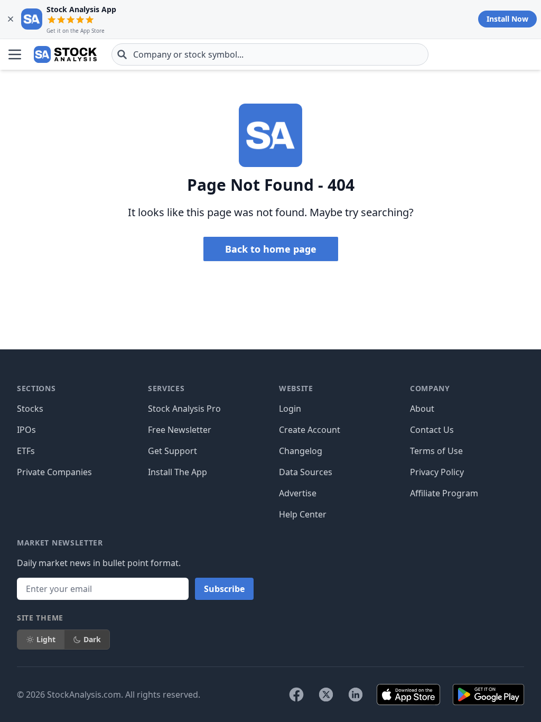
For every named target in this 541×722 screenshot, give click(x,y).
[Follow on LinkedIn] (355, 694)
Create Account (309, 430)
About (422, 408)
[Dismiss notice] (10, 19)
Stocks (30, 408)
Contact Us (432, 430)
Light (45, 639)
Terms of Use (436, 451)
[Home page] (65, 54)
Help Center (303, 514)
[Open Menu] (14, 54)
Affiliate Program (444, 493)
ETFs (26, 451)
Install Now (507, 19)
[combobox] (269, 54)
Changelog (300, 451)
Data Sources (305, 472)
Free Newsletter (179, 430)
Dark (92, 639)
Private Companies (54, 472)
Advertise (297, 493)
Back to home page (270, 249)
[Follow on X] (326, 694)
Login (290, 408)
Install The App (177, 472)
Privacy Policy (437, 472)
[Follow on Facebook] (296, 694)
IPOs (26, 430)
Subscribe (224, 589)
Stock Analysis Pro (184, 408)
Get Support (172, 451)
